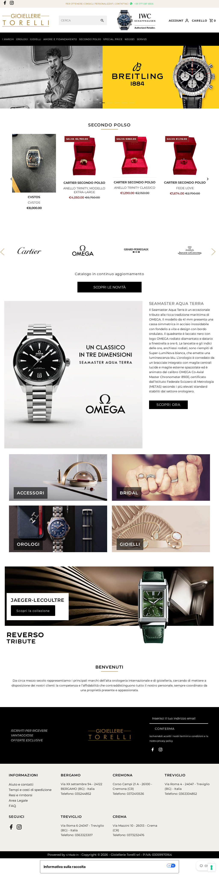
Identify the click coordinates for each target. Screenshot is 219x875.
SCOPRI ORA (168, 405)
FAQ (12, 806)
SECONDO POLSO (90, 39)
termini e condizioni (191, 736)
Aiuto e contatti (21, 784)
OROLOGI (22, 39)
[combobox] (78, 20)
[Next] (207, 179)
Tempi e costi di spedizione (30, 790)
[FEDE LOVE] (185, 156)
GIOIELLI (35, 39)
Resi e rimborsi (20, 795)
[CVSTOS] (34, 163)
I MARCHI (8, 39)
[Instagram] (11, 4)
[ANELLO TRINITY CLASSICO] (135, 156)
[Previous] (11, 179)
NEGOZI (130, 39)
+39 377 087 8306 (143, 3)
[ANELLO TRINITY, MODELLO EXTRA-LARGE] (84, 156)
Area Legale (18, 800)
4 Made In (72, 854)
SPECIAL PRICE (113, 39)
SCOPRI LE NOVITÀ (109, 287)
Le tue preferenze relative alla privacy (128, 865)
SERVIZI (142, 39)
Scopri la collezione (33, 611)
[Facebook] (4, 4)
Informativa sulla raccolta (65, 867)
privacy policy (165, 740)
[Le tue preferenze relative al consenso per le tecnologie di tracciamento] (211, 867)
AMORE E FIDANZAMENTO (60, 39)
